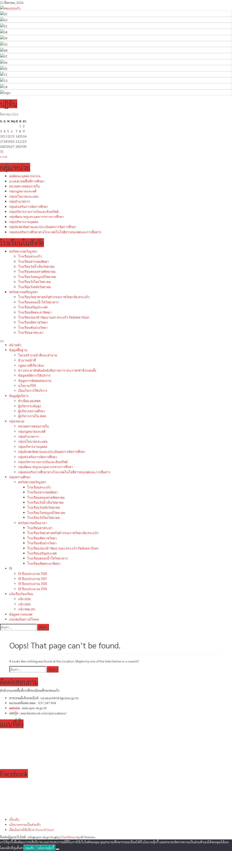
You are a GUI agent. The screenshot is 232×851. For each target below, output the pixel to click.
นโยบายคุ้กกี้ (46, 848)
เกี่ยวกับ (14, 819)
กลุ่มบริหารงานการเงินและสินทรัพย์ (33, 211)
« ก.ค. (3, 157)
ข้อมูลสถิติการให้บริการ (34, 375)
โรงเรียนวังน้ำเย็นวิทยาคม (36, 266)
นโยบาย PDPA (27, 385)
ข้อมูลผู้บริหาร (19, 395)
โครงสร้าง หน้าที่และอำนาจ (37, 355)
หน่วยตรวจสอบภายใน (24, 186)
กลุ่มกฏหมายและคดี (22, 191)
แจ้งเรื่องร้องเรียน (21, 593)
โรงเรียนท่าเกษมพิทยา (33, 261)
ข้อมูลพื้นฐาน (18, 349)
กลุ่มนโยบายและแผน (24, 196)
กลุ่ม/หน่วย (16, 421)
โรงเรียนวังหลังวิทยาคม (34, 286)
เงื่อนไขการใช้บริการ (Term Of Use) (31, 830)
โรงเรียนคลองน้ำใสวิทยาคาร (38, 301)
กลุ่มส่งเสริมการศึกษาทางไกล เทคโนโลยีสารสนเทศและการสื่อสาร (55, 231)
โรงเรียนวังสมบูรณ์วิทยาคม (37, 276)
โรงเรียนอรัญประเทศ (33, 306)
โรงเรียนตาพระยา (31, 332)
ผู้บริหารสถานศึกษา (31, 410)
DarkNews (69, 837)
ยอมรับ (29, 848)
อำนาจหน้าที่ (27, 360)
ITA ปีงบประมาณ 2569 (32, 588)
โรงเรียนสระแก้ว (30, 256)
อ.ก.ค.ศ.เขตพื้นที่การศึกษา (26, 181)
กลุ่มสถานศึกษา (20, 476)
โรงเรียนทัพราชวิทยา (33, 322)
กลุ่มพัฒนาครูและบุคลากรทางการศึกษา (36, 216)
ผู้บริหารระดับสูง (29, 405)
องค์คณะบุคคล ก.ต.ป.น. (25, 175)
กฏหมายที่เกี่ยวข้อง (31, 365)
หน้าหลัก (15, 344)
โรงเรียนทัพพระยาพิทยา (34, 312)
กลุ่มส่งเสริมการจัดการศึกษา (28, 206)
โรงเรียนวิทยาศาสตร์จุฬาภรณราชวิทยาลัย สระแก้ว (53, 296)
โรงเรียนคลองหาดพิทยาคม (37, 271)
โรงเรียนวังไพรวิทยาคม (34, 281)
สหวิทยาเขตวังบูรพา (23, 251)
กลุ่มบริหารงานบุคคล (23, 221)
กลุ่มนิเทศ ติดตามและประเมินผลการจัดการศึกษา (42, 226)
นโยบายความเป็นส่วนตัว (25, 824)
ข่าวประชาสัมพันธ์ (57, 370)
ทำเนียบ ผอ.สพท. (29, 400)
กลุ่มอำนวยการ (19, 201)
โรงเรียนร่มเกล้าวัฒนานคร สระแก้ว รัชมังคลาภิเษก (53, 317)
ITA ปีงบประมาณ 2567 (32, 578)
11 (5, 136)
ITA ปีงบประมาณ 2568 (32, 583)
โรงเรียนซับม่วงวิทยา (33, 327)
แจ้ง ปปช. (24, 598)
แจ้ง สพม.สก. (27, 608)
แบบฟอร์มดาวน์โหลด (24, 619)
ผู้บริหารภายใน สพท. (32, 415)
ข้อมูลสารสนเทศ (20, 614)
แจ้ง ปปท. (24, 603)
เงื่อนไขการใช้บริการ (32, 390)
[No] (57, 849)
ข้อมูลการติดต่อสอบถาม (34, 380)
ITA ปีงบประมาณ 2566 (32, 573)
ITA (10, 568)
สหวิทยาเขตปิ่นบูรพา (23, 291)
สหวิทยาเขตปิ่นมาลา (32, 522)
